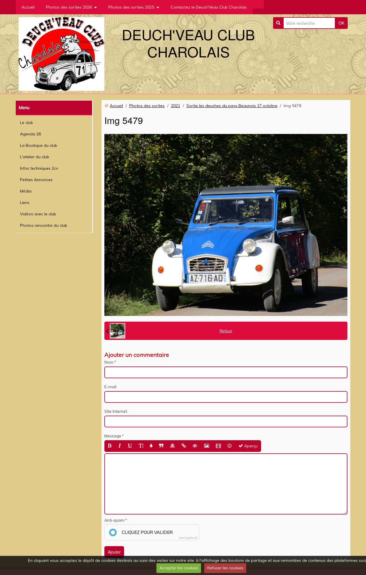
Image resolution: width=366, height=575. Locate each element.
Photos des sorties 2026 (69, 7)
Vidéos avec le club (38, 214)
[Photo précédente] (115, 330)
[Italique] (119, 446)
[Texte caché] (195, 446)
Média (25, 191)
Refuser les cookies (225, 567)
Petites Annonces (36, 179)
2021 (175, 105)
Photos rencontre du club (43, 225)
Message (112, 435)
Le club (26, 122)
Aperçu (250, 445)
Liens (24, 202)
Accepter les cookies (179, 567)
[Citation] (161, 446)
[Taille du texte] (141, 446)
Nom (109, 362)
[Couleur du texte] (151, 446)
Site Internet (115, 411)
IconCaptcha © (188, 537)
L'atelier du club (34, 156)
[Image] (206, 446)
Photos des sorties (147, 105)
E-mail (110, 386)
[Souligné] (129, 446)
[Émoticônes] (229, 446)
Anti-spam (114, 520)
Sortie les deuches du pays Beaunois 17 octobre (231, 105)
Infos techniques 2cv (39, 168)
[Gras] (109, 446)
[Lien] (183, 446)
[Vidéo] (218, 446)
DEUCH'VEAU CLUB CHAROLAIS (188, 42)
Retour (226, 330)
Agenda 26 (30, 134)
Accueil (28, 7)
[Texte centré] (172, 446)
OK (341, 23)
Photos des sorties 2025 (131, 7)
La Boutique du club (38, 145)
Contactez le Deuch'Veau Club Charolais (209, 7)
